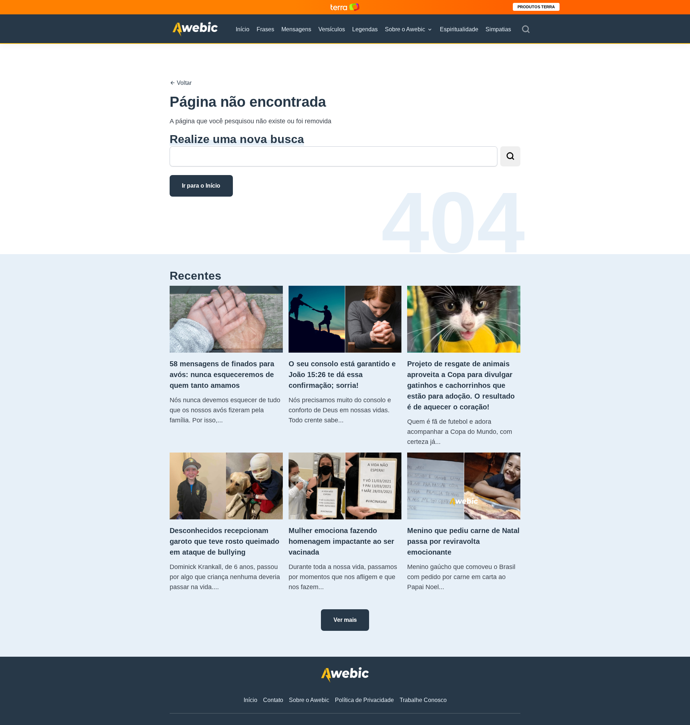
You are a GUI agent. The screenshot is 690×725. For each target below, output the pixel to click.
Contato (273, 700)
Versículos (331, 29)
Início (242, 29)
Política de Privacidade (364, 700)
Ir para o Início (201, 186)
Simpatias (498, 29)
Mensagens (296, 29)
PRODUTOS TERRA (536, 7)
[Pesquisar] (526, 29)
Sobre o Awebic (405, 29)
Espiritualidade (459, 29)
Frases (265, 29)
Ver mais (345, 620)
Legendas (365, 29)
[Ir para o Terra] (345, 7)
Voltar (183, 83)
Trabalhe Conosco (423, 700)
